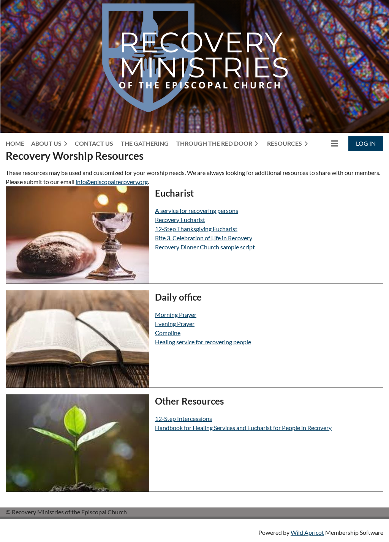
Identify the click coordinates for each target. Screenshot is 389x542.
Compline (167, 332)
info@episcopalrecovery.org (112, 181)
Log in (366, 143)
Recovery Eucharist (180, 219)
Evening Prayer (174, 323)
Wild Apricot (307, 532)
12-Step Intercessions (183, 418)
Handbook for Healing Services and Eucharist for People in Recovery (243, 427)
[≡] (326, 143)
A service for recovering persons (196, 210)
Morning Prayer (175, 314)
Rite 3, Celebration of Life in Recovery (203, 237)
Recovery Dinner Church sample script (205, 247)
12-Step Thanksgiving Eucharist (196, 228)
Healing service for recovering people (203, 341)
